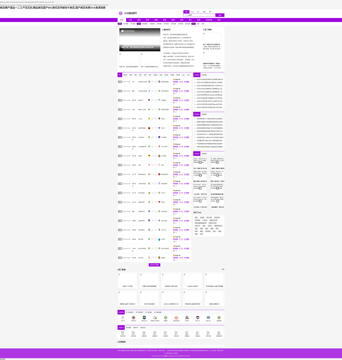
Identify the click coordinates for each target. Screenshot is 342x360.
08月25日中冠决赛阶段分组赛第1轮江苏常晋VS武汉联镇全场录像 (210, 89)
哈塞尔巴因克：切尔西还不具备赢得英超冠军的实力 (178, 66)
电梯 (196, 231)
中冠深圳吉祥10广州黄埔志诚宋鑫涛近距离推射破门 (210, 134)
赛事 (198, 20)
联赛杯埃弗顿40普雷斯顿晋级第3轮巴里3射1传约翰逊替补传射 (210, 122)
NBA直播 (125, 23)
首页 (121, 20)
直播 (156, 20)
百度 (186, 11)
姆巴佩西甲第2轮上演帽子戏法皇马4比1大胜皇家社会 (179, 44)
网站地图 (2, 359)
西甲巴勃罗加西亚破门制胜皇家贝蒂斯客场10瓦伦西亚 (210, 147)
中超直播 (151, 23)
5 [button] (133, 31)
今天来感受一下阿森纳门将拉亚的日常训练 (176, 53)
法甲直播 (180, 23)
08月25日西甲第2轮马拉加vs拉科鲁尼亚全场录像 (210, 95)
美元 (217, 228)
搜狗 (204, 11)
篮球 (139, 20)
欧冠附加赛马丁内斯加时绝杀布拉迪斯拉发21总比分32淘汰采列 (210, 119)
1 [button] (122, 31)
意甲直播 (173, 23)
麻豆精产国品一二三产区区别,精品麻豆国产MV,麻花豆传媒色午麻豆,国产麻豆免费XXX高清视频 (52, 7)
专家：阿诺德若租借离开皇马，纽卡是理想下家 (177, 37)
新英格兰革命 (212, 223)
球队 (190, 20)
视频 (181, 20)
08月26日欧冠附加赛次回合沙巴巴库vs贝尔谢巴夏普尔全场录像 (210, 85)
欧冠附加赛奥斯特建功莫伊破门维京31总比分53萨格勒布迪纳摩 (210, 131)
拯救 (196, 217)
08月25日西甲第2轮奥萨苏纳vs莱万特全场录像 (210, 104)
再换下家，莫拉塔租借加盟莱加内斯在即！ (176, 34)
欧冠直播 (187, 23)
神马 (210, 11)
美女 (204, 225)
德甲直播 (166, 23)
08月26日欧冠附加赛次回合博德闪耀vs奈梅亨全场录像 (210, 79)
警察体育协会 (218, 225)
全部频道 (209, 20)
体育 (147, 20)
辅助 (201, 231)
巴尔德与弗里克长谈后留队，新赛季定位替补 (176, 63)
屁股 (212, 228)
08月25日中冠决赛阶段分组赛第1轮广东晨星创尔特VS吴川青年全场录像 (210, 92)
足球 (130, 20)
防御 (196, 234)
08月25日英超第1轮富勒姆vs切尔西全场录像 (210, 98)
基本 (206, 228)
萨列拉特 (207, 231)
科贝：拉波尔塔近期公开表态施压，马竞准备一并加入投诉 (179, 59)
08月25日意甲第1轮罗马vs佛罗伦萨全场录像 (210, 101)
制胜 (219, 231)
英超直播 (144, 23)
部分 (214, 231)
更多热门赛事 (154, 265)
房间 (201, 234)
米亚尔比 (197, 225)
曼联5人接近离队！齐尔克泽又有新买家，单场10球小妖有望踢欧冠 (179, 56)
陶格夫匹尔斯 (213, 220)
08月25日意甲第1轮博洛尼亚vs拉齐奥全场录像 (210, 107)
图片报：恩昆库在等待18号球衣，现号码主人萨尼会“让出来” (179, 41)
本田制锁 (197, 220)
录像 (164, 20)
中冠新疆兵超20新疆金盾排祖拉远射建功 (210, 143)
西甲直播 (159, 23)
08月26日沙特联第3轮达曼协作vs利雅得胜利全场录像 (210, 82)
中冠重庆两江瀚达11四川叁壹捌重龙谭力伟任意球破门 (210, 140)
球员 (219, 20)
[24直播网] (128, 16)
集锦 (173, 20)
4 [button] (130, 31)
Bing (192, 11)
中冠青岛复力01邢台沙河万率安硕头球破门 (210, 137)
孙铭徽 (202, 217)
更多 (223, 269)
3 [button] (127, 31)
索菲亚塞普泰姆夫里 (200, 223)
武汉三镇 (209, 217)
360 (198, 11)
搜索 (220, 15)
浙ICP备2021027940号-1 (184, 356)
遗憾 (201, 228)
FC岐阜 (205, 220)
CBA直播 (132, 23)
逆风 (196, 228)
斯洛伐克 (216, 217)
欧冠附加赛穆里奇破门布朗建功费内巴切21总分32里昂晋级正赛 (210, 125)
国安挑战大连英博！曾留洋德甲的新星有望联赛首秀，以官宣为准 (179, 47)
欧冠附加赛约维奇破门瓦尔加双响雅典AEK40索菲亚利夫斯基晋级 (210, 128)
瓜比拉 (210, 225)
